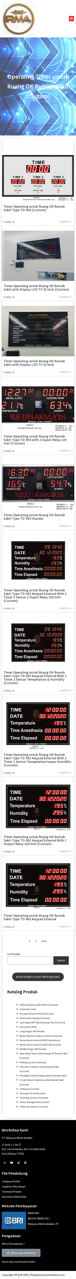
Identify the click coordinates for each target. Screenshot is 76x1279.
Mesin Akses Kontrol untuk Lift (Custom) (40, 1044)
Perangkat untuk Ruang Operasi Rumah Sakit (43, 1075)
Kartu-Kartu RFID (28, 1026)
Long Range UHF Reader (32, 1031)
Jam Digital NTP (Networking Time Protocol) (42, 1022)
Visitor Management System (34, 1102)
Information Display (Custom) (35, 1018)
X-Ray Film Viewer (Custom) (34, 1106)
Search (61, 960)
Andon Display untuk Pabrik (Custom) (39, 1004)
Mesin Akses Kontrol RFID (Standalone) (40, 1040)
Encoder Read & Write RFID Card (36, 1013)
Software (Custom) (29, 1088)
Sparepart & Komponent (32, 1093)
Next (44, 941)
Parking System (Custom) (33, 1062)
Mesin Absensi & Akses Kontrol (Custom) (41, 1035)
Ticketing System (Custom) (34, 1097)
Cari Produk (13, 954)
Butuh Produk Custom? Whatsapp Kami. (38, 976)
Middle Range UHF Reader (33, 1049)
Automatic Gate (28, 1009)
